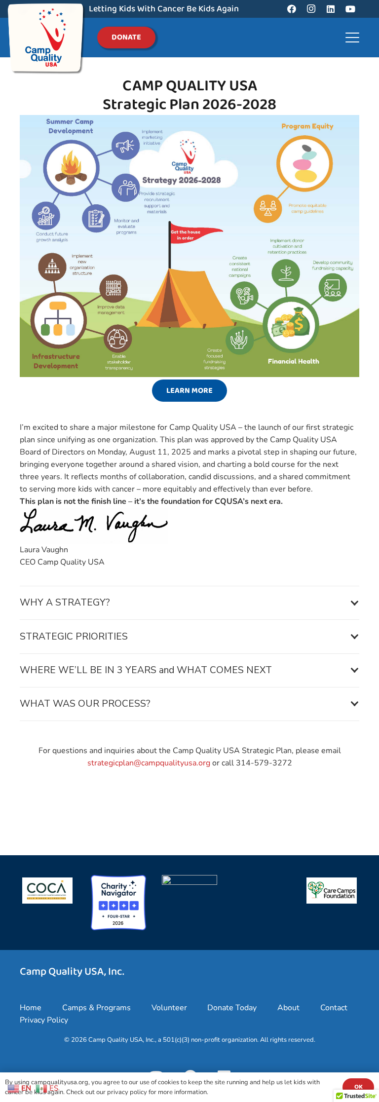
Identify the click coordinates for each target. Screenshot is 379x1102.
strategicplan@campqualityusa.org (148, 763)
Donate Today (232, 1007)
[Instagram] (311, 9)
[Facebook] (292, 9)
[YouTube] (350, 9)
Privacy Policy (44, 1020)
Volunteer (169, 1007)
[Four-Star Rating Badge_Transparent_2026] (118, 902)
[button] (352, 37)
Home (30, 1007)
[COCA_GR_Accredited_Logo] (47, 890)
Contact (333, 1007)
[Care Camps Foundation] (331, 890)
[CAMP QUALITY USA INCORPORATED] (189, 882)
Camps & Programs (96, 1007)
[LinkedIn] (331, 9)
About (288, 1007)
